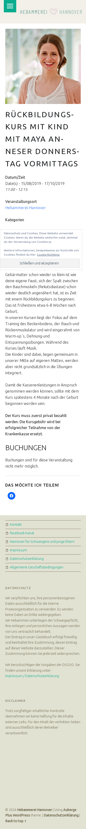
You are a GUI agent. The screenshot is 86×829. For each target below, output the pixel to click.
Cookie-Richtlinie (48, 254)
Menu (10, 6)
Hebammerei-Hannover (25, 208)
